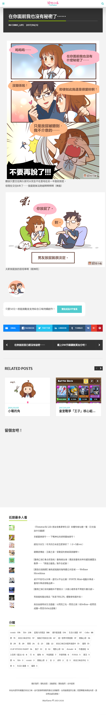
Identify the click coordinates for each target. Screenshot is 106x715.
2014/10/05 (13, 408)
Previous (96, 368)
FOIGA (76, 655)
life (21, 25)
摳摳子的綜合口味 (46, 638)
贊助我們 (62, 683)
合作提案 (71, 683)
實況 (86, 655)
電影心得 (58, 649)
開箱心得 (84, 638)
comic (14, 25)
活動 (49, 643)
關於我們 (35, 683)
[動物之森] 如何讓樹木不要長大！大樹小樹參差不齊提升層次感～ (64, 589)
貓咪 (85, 643)
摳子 (38, 649)
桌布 (60, 660)
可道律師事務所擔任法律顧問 (47, 690)
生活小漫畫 (75, 632)
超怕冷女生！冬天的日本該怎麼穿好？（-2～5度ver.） (59, 544)
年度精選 (51, 655)
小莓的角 (14, 411)
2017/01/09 (64, 408)
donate (71, 649)
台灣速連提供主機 (68, 690)
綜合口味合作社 (26, 638)
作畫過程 (84, 649)
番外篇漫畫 (59, 632)
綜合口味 (28, 690)
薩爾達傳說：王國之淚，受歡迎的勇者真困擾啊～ (56, 552)
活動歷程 (53, 683)
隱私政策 (44, 683)
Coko (89, 632)
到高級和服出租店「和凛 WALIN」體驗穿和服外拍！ (58, 596)
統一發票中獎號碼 (67, 638)
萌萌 (31, 643)
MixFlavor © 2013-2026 (53, 701)
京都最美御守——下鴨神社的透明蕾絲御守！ (54, 536)
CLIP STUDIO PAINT (21, 649)
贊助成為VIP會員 (69, 309)
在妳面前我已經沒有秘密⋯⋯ (29, 344)
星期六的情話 (41, 632)
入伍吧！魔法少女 (18, 655)
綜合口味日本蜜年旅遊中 (67, 643)
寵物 (40, 655)
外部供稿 (64, 655)
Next (101, 368)
